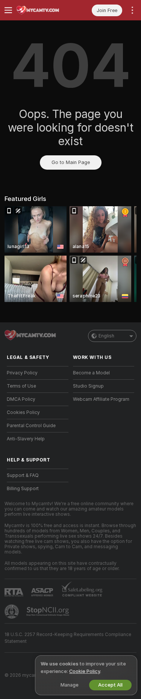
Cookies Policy (23, 412)
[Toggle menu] (8, 10)
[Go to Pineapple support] (12, 611)
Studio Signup (88, 386)
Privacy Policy (22, 373)
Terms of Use (21, 386)
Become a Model (91, 373)
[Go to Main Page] (44, 10)
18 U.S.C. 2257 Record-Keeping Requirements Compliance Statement (68, 638)
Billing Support (23, 488)
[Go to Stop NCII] (48, 611)
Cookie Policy (84, 671)
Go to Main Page (71, 162)
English (106, 336)
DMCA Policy (21, 399)
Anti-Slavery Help (26, 438)
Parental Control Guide (31, 425)
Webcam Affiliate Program (101, 399)
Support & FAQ (23, 475)
